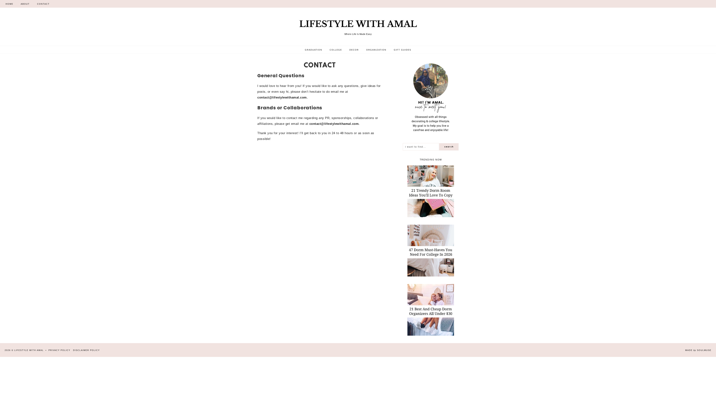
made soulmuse (698, 350)
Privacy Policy (59, 350)
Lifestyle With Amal (29, 350)
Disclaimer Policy (86, 350)
